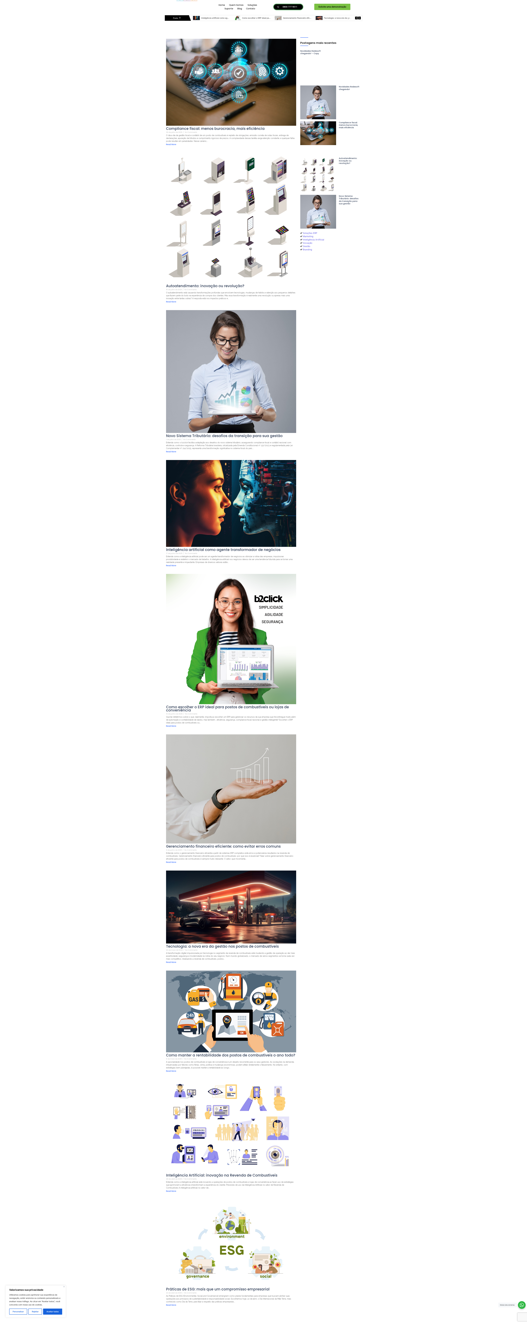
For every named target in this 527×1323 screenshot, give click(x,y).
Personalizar (18, 1311)
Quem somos (236, 5)
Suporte (229, 8)
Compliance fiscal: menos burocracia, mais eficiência (266, 18)
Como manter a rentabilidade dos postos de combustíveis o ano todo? (230, 1055)
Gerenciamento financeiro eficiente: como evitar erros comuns (223, 846)
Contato (250, 8)
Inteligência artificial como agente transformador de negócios (223, 549)
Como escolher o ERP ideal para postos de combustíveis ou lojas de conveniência (227, 709)
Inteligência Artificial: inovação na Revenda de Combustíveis (221, 1175)
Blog (239, 8)
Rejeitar (35, 1311)
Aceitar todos (53, 1311)
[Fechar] (64, 1286)
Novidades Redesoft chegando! (215, 18)
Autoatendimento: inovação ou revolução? (302, 18)
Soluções (252, 5)
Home (221, 5)
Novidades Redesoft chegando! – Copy (310, 52)
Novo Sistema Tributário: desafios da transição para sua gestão (224, 435)
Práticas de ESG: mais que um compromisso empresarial (218, 1289)
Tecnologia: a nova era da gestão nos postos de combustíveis (222, 946)
